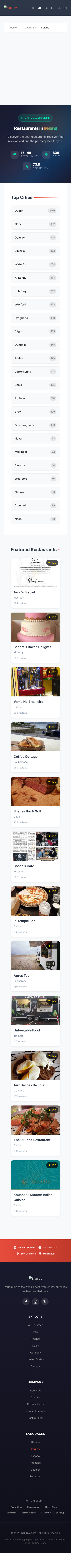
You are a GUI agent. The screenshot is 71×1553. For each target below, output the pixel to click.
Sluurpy (35, 1366)
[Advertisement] (35, 69)
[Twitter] (45, 1301)
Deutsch (35, 1469)
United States (35, 1359)
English (35, 1449)
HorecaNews (51, 1507)
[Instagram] (35, 1301)
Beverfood (12, 1512)
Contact (35, 1397)
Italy (35, 1331)
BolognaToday (29, 1512)
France (35, 1338)
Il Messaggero (33, 1507)
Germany (35, 1352)
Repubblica (16, 1507)
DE (59, 7)
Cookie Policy (35, 1417)
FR (52, 7)
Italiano (35, 1442)
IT (33, 7)
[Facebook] (26, 1301)
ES (46, 7)
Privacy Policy (35, 1404)
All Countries (35, 1325)
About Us (35, 1390)
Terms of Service (35, 1411)
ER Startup (46, 1512)
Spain (35, 1345)
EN (39, 7)
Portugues (35, 1476)
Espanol (35, 1455)
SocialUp (60, 1512)
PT (65, 7)
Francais (36, 1462)
